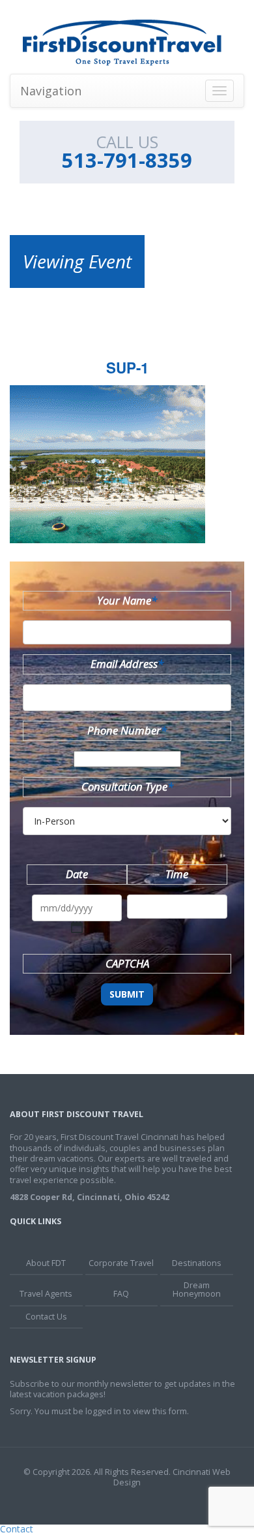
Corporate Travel (121, 1263)
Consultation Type (127, 786)
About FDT (46, 1263)
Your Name (127, 600)
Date (77, 873)
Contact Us (46, 1316)
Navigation (50, 91)
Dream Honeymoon (197, 1289)
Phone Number (127, 730)
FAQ (121, 1293)
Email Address (127, 663)
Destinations (196, 1263)
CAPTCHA (127, 963)
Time (176, 873)
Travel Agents (46, 1293)
